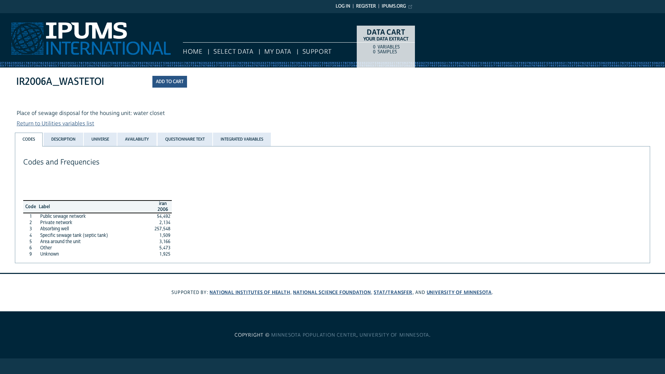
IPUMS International (25, 16)
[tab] (29, 139)
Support (317, 52)
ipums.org (394, 6)
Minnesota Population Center (314, 335)
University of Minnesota (459, 292)
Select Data (233, 52)
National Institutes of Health (250, 292)
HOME (192, 52)
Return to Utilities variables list (55, 123)
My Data (277, 52)
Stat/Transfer (393, 292)
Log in (343, 6)
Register (366, 6)
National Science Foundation (332, 292)
